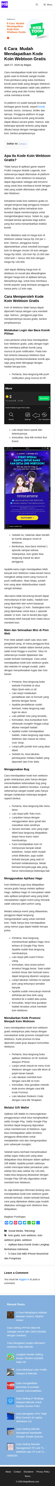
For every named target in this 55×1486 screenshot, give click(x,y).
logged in (24, 1279)
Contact (17, 1471)
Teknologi (29, 1230)
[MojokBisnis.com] (4, 4)
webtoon (27, 1240)
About (8, 1471)
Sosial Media (15, 1230)
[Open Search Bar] (37, 4)
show (22, 144)
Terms (27, 1476)
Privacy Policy (43, 1471)
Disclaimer (29, 1471)
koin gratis (14, 1235)
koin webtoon (28, 1235)
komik (41, 106)
